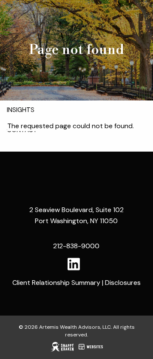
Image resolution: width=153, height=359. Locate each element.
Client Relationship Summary (56, 282)
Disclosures (123, 282)
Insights (20, 110)
